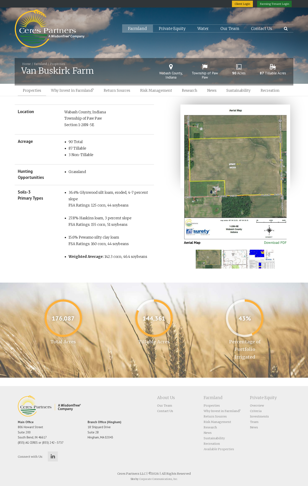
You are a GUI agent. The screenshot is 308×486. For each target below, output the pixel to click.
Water (203, 28)
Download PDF (275, 242)
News (211, 90)
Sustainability (238, 90)
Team (254, 422)
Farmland (137, 28)
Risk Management (156, 90)
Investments (259, 416)
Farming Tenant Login (274, 3)
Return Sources (117, 90)
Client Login (242, 3)
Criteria (255, 411)
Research (189, 90)
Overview (257, 405)
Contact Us (261, 28)
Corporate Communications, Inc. (158, 479)
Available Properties (219, 449)
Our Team (229, 28)
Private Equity (172, 28)
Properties (57, 64)
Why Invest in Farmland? (72, 90)
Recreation (270, 90)
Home (26, 64)
